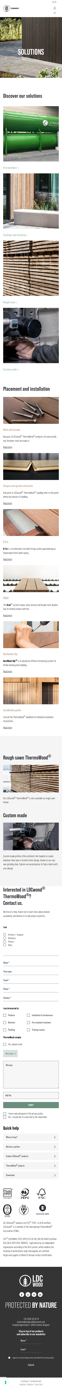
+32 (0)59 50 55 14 (31, 1318)
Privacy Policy (38, 1384)
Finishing (11, 1029)
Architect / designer (16, 934)
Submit (31, 1105)
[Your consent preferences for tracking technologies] (6, 1382)
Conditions (22, 1384)
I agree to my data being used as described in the (33, 1357)
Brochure (11, 1022)
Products (11, 1015)
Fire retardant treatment (41, 1022)
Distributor (12, 938)
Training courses (38, 1029)
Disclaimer (30, 1384)
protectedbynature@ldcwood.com (31, 1321)
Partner (11, 941)
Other (10, 945)
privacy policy (49, 1357)
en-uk (54, 2)
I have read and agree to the (25, 1113)
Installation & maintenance (42, 1015)
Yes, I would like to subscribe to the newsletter (27, 1117)
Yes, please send (15, 1044)
